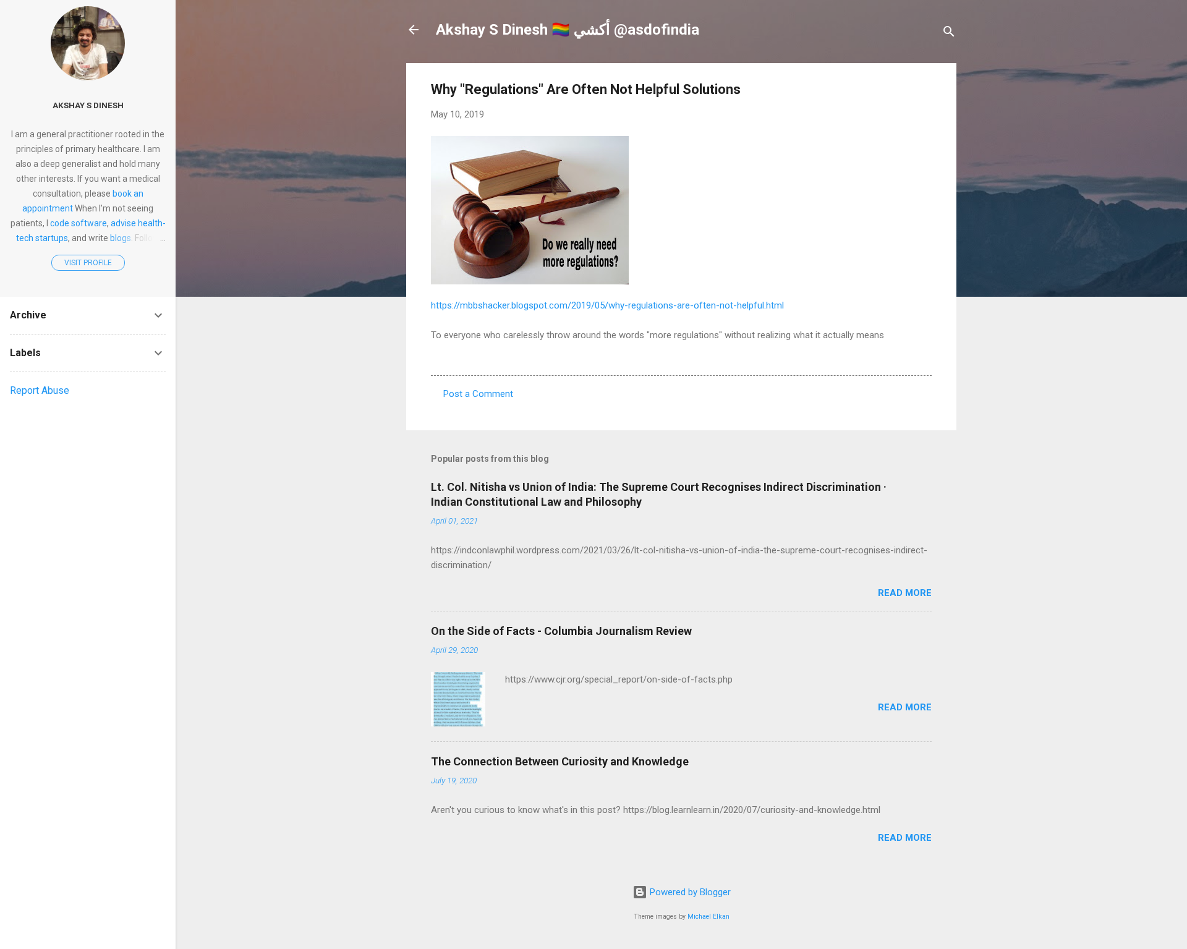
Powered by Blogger (689, 892)
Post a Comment (478, 393)
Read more (905, 592)
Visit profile (88, 262)
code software (78, 223)
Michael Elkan (708, 917)
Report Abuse (39, 390)
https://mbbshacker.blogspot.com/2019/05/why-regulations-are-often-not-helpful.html (607, 305)
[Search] (949, 34)
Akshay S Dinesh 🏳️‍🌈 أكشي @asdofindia (567, 29)
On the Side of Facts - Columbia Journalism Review (561, 630)
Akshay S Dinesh (88, 105)
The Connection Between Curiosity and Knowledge (560, 761)
